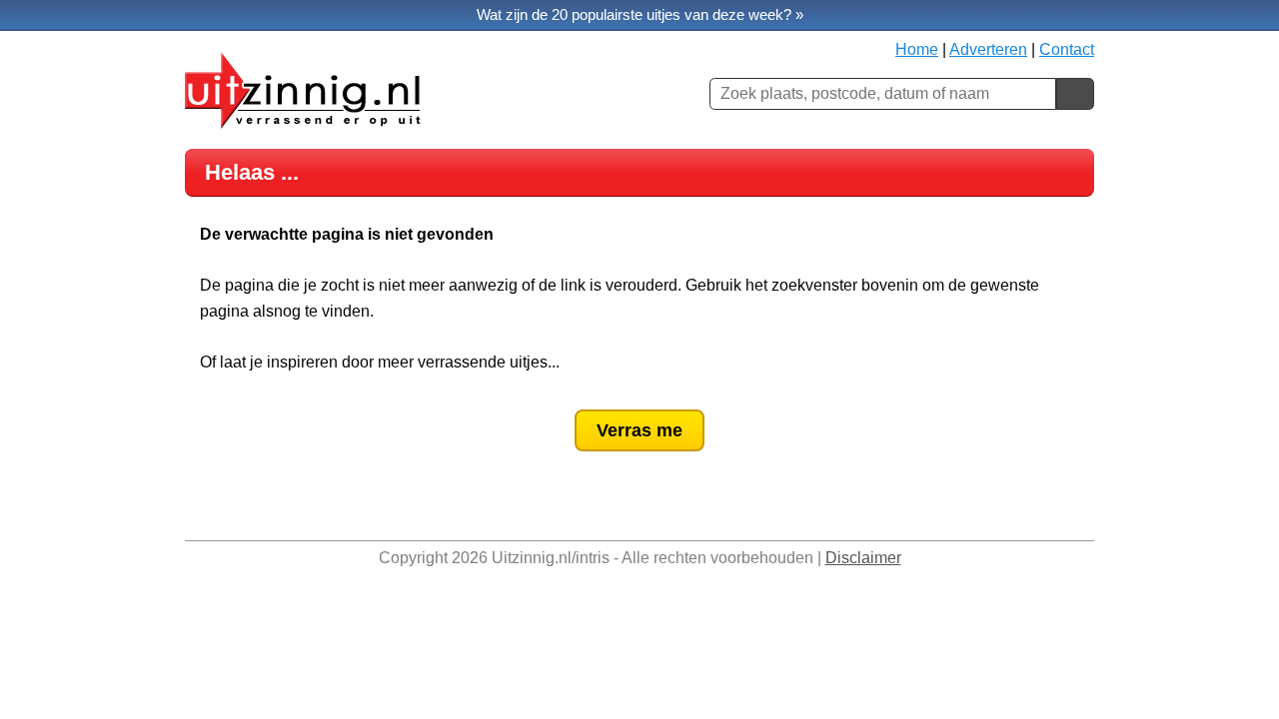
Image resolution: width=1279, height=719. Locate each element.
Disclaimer (863, 557)
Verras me (639, 430)
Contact (1066, 49)
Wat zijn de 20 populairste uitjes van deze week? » (640, 14)
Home (916, 49)
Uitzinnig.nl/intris (551, 557)
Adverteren (988, 49)
